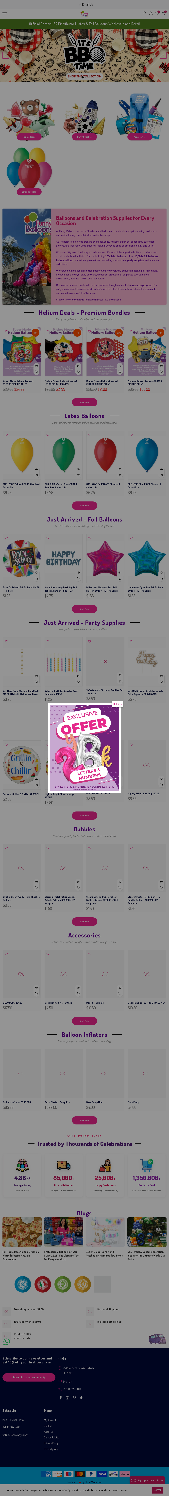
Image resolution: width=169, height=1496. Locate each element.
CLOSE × (117, 704)
